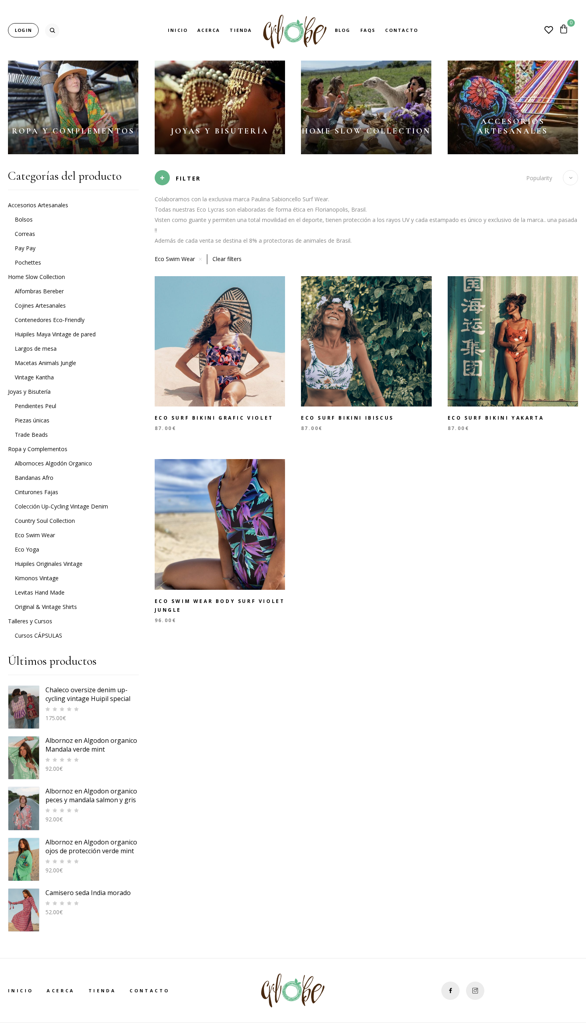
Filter (188, 178)
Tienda (241, 30)
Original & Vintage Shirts (46, 607)
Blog (343, 30)
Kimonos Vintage (37, 578)
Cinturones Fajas (36, 492)
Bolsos (24, 219)
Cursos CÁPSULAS (38, 635)
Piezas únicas (32, 420)
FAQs (368, 30)
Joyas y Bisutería (220, 131)
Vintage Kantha (34, 377)
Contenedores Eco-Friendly (50, 320)
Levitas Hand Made (40, 592)
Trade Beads (31, 434)
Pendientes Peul (35, 406)
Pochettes (28, 262)
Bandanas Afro (34, 477)
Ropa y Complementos (73, 131)
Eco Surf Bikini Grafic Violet (214, 417)
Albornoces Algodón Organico (53, 463)
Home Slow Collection (366, 131)
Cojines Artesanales (40, 305)
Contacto (401, 30)
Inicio (178, 30)
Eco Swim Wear (35, 535)
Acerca (208, 30)
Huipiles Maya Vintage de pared (55, 334)
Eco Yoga (27, 549)
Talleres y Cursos (30, 621)
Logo (293, 30)
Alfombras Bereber (39, 291)
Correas (25, 234)
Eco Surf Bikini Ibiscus (347, 417)
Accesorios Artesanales (512, 126)
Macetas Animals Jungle (45, 363)
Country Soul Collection (45, 520)
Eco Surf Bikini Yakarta (496, 417)
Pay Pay (25, 248)
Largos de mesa (36, 348)
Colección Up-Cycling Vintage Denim (61, 506)
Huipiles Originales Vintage (49, 563)
